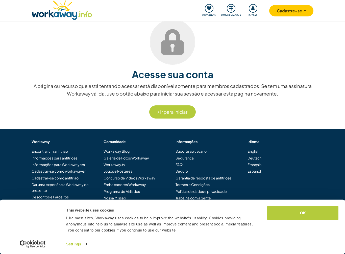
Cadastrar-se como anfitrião (55, 178)
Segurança (185, 158)
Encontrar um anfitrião (50, 151)
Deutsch (254, 158)
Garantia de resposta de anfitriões (204, 178)
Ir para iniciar (173, 112)
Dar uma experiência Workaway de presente (60, 187)
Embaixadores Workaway (125, 184)
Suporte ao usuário (191, 151)
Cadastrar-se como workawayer (59, 171)
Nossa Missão (115, 198)
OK (303, 213)
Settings (73, 244)
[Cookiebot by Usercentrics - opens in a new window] (33, 244)
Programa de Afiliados (122, 191)
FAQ (179, 164)
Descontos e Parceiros (50, 197)
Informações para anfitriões (55, 158)
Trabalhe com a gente (193, 198)
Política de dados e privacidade (201, 191)
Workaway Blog (117, 151)
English (253, 151)
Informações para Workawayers (58, 164)
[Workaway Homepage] (62, 9)
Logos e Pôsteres (118, 171)
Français (254, 164)
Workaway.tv (114, 164)
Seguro (182, 171)
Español (254, 171)
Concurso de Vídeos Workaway (129, 178)
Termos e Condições (193, 184)
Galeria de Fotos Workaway (126, 158)
